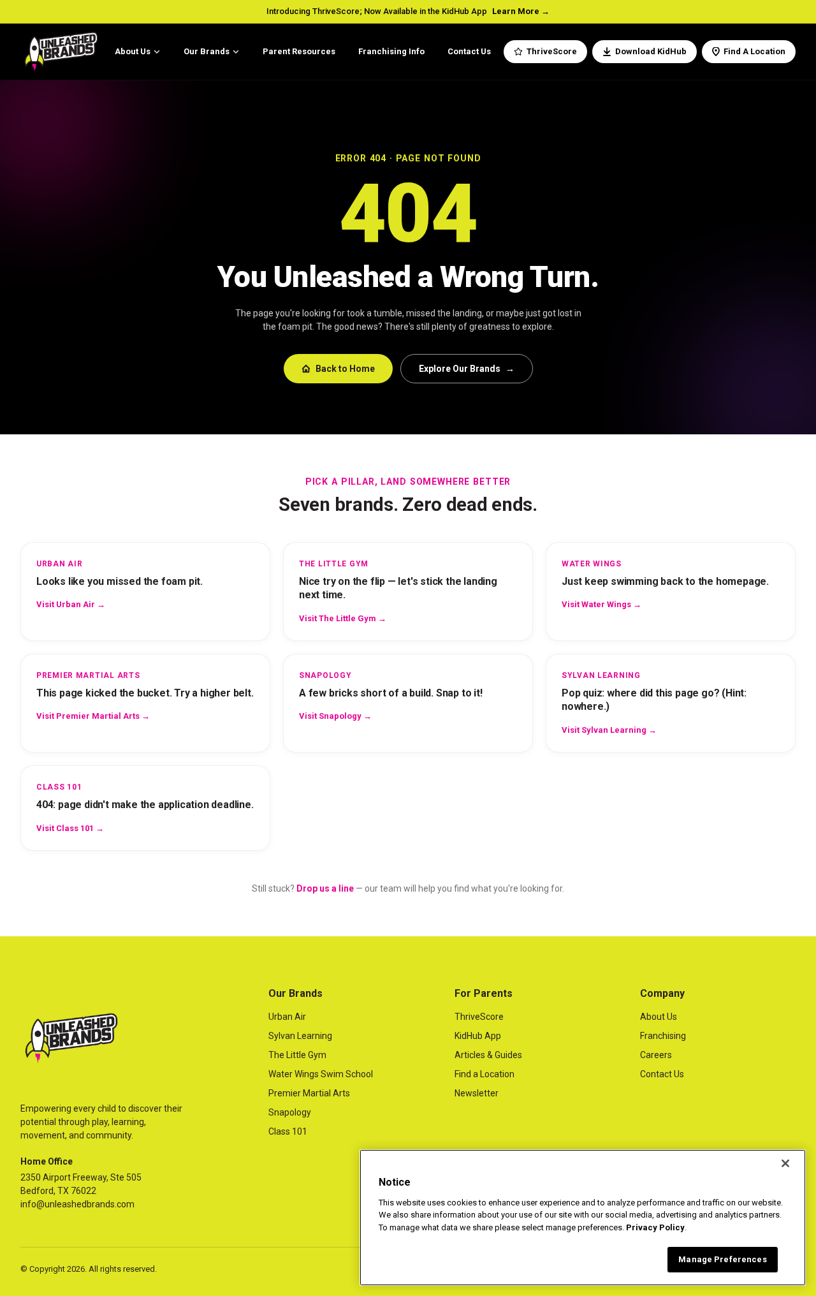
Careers (656, 1055)
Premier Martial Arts (309, 1093)
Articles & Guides (488, 1055)
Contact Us (469, 51)
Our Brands (206, 51)
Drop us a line (325, 888)
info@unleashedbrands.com (77, 1204)
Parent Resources (299, 51)
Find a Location (484, 1074)
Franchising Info (391, 51)
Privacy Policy (655, 1227)
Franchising (663, 1036)
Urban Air (287, 1017)
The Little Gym (297, 1055)
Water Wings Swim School (320, 1074)
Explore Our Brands (466, 369)
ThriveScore (552, 51)
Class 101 (287, 1131)
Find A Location (754, 51)
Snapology (289, 1112)
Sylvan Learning (300, 1036)
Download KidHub (651, 51)
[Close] (785, 1163)
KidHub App (478, 1036)
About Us (132, 51)
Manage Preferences (722, 1259)
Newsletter (477, 1093)
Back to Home (345, 369)
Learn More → (521, 11)
